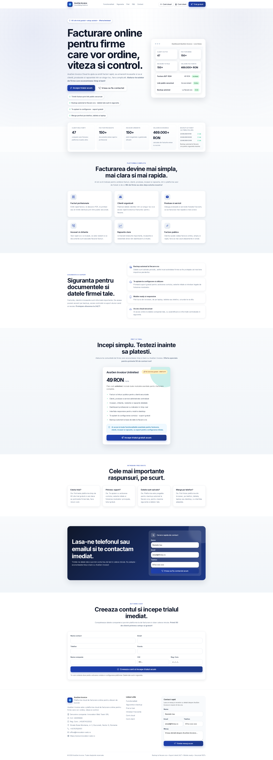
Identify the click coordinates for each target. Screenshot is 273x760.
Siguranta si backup (134, 705)
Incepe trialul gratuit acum (138, 437)
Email (153, 550)
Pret (127, 4)
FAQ (133, 4)
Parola (139, 646)
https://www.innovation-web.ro (82, 736)
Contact (140, 4)
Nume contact (76, 636)
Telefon (154, 560)
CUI (138, 657)
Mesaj (166, 729)
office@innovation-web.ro (80, 732)
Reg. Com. (175, 657)
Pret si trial (130, 708)
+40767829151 (76, 729)
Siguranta (120, 4)
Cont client (181, 4)
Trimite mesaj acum (184, 743)
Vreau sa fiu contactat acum (176, 571)
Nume (153, 540)
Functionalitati (108, 4)
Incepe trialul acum (82, 88)
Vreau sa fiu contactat (113, 88)
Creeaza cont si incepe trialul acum (138, 669)
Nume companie (76, 657)
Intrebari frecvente (133, 712)
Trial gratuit (198, 4)
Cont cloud (166, 4)
